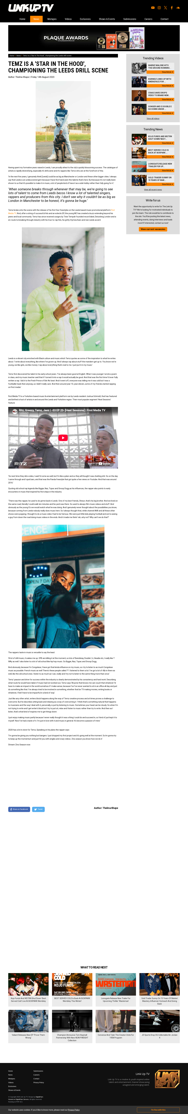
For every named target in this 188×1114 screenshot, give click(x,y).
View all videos (153, 119)
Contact (164, 19)
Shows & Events (107, 19)
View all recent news (153, 190)
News (36, 19)
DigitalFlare (39, 1097)
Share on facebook (20, 809)
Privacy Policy (38, 1083)
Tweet (40, 809)
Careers (148, 19)
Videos (68, 19)
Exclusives (85, 19)
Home (22, 19)
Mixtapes (52, 19)
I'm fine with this (158, 1110)
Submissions (129, 19)
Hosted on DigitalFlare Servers (18, 1099)
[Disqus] (63, 851)
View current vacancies (153, 229)
